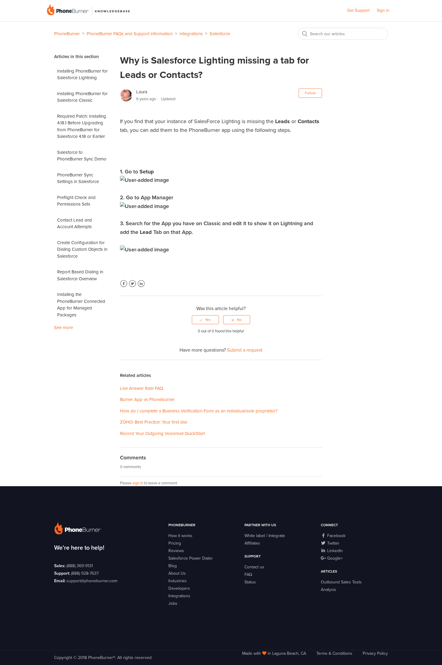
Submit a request (244, 350)
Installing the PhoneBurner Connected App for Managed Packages (81, 305)
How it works (180, 535)
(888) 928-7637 (85, 573)
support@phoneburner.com (91, 580)
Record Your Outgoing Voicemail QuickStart (162, 433)
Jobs (172, 603)
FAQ (248, 574)
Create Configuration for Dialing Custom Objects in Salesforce (82, 249)
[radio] (205, 319)
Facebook (123, 283)
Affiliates (252, 543)
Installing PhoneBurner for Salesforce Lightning (82, 74)
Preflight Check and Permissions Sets (76, 201)
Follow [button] (310, 93)
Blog (172, 565)
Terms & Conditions (334, 653)
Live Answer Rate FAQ (141, 388)
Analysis (328, 589)
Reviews (176, 550)
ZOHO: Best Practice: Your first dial (153, 422)
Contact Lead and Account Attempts (74, 223)
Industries (177, 580)
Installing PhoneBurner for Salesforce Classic (82, 97)
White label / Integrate (264, 535)
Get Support (358, 10)
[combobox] (343, 34)
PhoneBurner (67, 33)
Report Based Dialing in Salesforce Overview (80, 275)
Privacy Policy (375, 653)
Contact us (254, 567)
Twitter (132, 283)
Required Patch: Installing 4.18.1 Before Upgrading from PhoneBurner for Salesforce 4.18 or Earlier (81, 126)
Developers (179, 588)
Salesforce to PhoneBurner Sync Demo (81, 156)
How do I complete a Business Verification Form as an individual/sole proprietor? (199, 411)
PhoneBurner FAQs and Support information (130, 33)
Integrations (191, 33)
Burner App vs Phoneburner (147, 399)
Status (250, 582)
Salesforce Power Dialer (190, 558)
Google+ (334, 558)
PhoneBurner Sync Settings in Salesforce (78, 178)
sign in (137, 483)
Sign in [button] (383, 10)
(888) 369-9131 (79, 565)
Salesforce (220, 33)
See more (63, 327)
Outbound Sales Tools (341, 582)
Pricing (174, 543)
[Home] (88, 14)
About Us (177, 573)
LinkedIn (141, 283)
